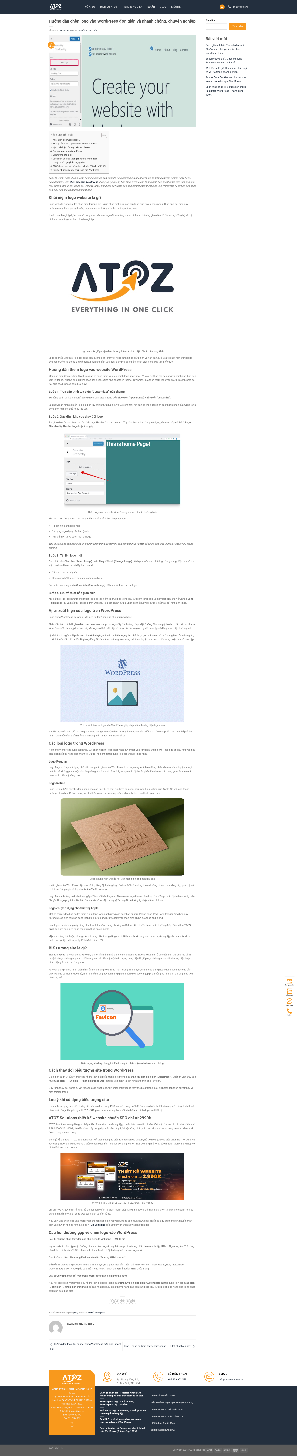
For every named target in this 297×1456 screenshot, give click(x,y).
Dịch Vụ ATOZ (108, 6)
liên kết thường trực (96, 1312)
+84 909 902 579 (239, 7)
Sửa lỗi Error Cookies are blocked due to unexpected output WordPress (120, 1421)
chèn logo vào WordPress (84, 182)
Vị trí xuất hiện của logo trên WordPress (71, 147)
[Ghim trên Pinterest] (128, 1301)
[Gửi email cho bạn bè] (122, 1301)
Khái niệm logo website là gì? (66, 140)
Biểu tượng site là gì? (63, 155)
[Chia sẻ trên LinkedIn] (133, 1301)
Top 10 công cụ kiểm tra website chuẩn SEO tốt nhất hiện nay (157, 1346)
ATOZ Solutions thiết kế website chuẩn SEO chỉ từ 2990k (79, 166)
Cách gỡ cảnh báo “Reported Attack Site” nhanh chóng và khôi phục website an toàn (225, 49)
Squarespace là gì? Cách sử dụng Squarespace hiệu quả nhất (117, 1403)
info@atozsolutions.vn (231, 1379)
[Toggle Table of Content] (102, 135)
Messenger (289, 1005)
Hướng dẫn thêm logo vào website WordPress (75, 143)
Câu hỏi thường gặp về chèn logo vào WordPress (76, 170)
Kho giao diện (289, 985)
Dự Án (151, 6)
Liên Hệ (176, 6)
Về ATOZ (90, 6)
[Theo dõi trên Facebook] (72, 1424)
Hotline (289, 1015)
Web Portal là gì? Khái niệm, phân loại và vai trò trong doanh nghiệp (123, 1412)
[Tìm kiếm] (222, 7)
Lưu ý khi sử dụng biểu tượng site (68, 162)
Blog (163, 6)
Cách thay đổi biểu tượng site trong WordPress (75, 158)
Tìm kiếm (210, 20)
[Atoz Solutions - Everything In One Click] (64, 7)
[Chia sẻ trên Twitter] (116, 1301)
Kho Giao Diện (133, 6)
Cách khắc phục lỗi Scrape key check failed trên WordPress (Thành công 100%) (226, 90)
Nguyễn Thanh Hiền (87, 30)
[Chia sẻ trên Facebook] (111, 1301)
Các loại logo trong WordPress (67, 151)
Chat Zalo (289, 995)
